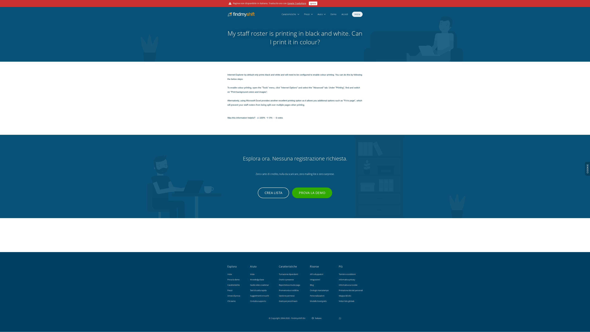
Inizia (357, 14)
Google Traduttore (296, 3)
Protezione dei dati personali (351, 290)
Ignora (313, 3)
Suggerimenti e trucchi (259, 295)
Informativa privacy (347, 279)
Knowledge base (257, 279)
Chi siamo (231, 301)
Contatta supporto (258, 301)
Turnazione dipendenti (288, 274)
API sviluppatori (316, 274)
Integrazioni (315, 279)
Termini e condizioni (347, 274)
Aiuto (320, 14)
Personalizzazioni (317, 295)
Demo (333, 14)
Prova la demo (312, 193)
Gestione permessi (287, 295)
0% (270, 118)
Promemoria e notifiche (289, 290)
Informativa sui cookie (348, 285)
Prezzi (307, 14)
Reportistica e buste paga (289, 285)
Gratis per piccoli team (288, 301)
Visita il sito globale (346, 301)
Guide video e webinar (259, 285)
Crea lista (273, 193)
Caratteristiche (289, 14)
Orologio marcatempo (319, 290)
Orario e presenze (286, 279)
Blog (312, 285)
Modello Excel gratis (318, 301)
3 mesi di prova (233, 295)
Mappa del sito (345, 295)
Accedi (345, 14)
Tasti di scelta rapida (258, 290)
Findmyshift (253, 317)
